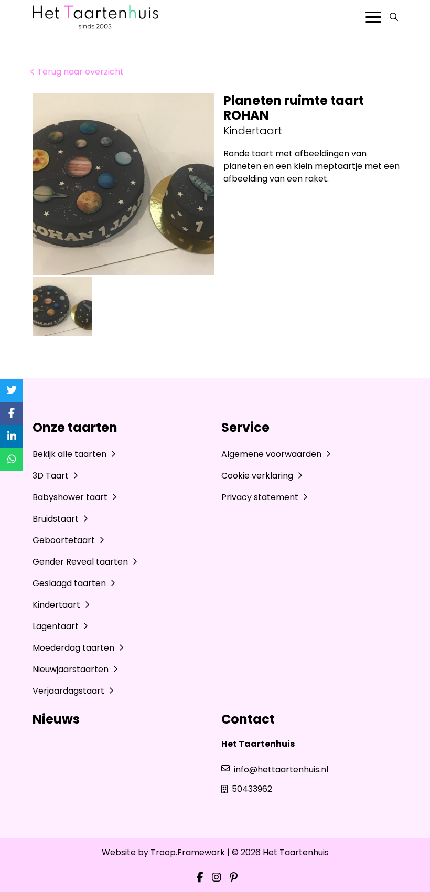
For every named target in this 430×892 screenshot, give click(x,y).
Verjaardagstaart (69, 691)
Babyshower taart (71, 497)
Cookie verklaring (258, 476)
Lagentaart (57, 626)
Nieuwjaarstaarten (72, 669)
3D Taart (52, 476)
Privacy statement (260, 497)
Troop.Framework (187, 852)
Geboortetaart (65, 540)
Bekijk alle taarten (71, 454)
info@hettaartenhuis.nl (281, 769)
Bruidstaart (57, 519)
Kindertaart (57, 605)
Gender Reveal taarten (81, 562)
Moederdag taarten (74, 648)
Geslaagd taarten (70, 583)
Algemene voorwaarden (272, 454)
